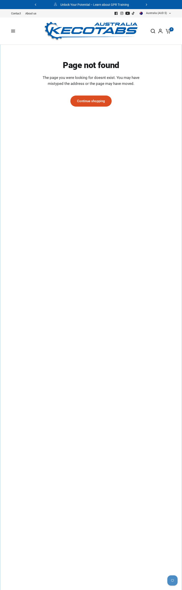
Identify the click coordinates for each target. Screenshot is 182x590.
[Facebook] (116, 13)
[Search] (153, 31)
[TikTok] (133, 13)
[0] (167, 31)
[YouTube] (128, 13)
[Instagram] (122, 13)
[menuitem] (17, 13)
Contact (16, 13)
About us (30, 13)
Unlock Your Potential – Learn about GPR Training (94, 4)
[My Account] (160, 31)
